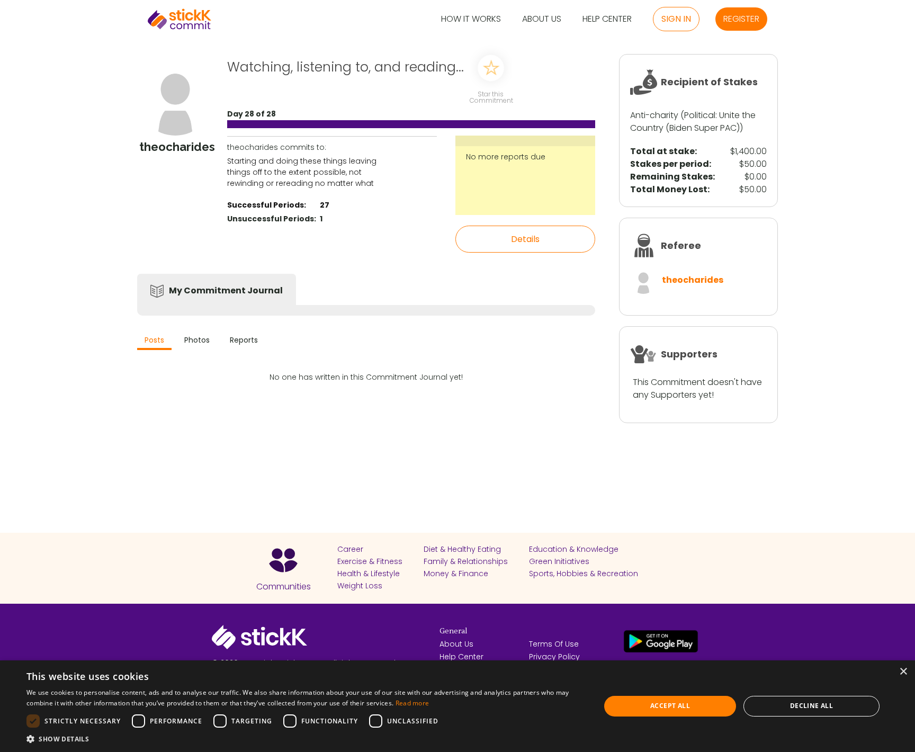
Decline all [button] (811, 705)
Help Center (607, 19)
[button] (305, 738)
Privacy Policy (554, 656)
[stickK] (179, 19)
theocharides (692, 280)
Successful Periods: (266, 205)
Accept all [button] (670, 705)
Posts (154, 340)
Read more (412, 703)
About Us (541, 19)
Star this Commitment (491, 96)
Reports (244, 340)
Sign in (676, 19)
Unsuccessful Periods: (271, 218)
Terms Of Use (554, 644)
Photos (197, 340)
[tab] (154, 341)
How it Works (471, 19)
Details (525, 239)
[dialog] (457, 706)
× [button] (903, 672)
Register (741, 19)
